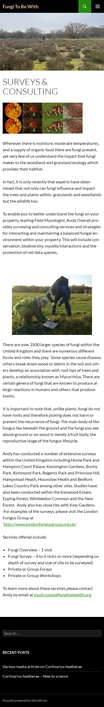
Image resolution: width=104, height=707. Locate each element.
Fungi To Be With (20, 6)
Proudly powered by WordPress (25, 700)
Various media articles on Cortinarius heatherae (42, 666)
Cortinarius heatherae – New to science (35, 676)
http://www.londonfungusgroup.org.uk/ (39, 524)
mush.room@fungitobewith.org (62, 594)
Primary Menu (97, 6)
